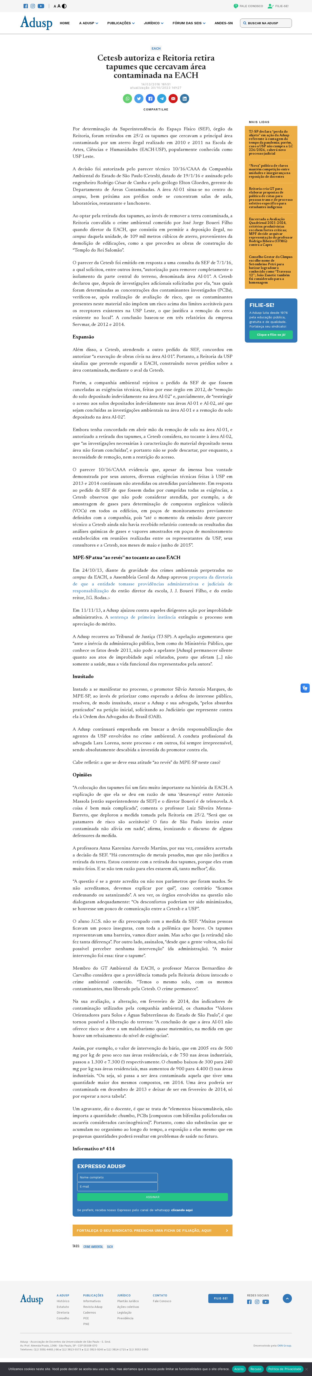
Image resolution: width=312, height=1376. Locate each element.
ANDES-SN (224, 23)
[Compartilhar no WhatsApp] (127, 98)
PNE (86, 1324)
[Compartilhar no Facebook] (150, 98)
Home (65, 23)
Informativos (92, 1301)
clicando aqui (182, 1210)
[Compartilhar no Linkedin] (184, 98)
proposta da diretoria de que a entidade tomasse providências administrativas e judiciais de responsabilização (153, 584)
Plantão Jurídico (128, 1301)
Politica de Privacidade (284, 1369)
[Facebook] (26, 6)
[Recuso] (306, 1369)
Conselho (63, 1318)
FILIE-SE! (281, 6)
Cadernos (89, 1313)
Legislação (124, 1313)
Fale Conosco (162, 1301)
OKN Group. (284, 1345)
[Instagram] (33, 6)
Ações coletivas (128, 1307)
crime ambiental (93, 1246)
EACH (110, 1246)
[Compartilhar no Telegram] (161, 98)
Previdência (125, 1318)
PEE (86, 1318)
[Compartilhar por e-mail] (173, 98)
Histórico (63, 1301)
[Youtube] (41, 6)
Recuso (256, 1369)
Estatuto (63, 1307)
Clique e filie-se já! (271, 334)
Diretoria (63, 1313)
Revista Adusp (93, 1307)
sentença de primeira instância (143, 617)
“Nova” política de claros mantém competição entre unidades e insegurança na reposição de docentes (269, 171)
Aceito (239, 1369)
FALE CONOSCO (251, 6)
